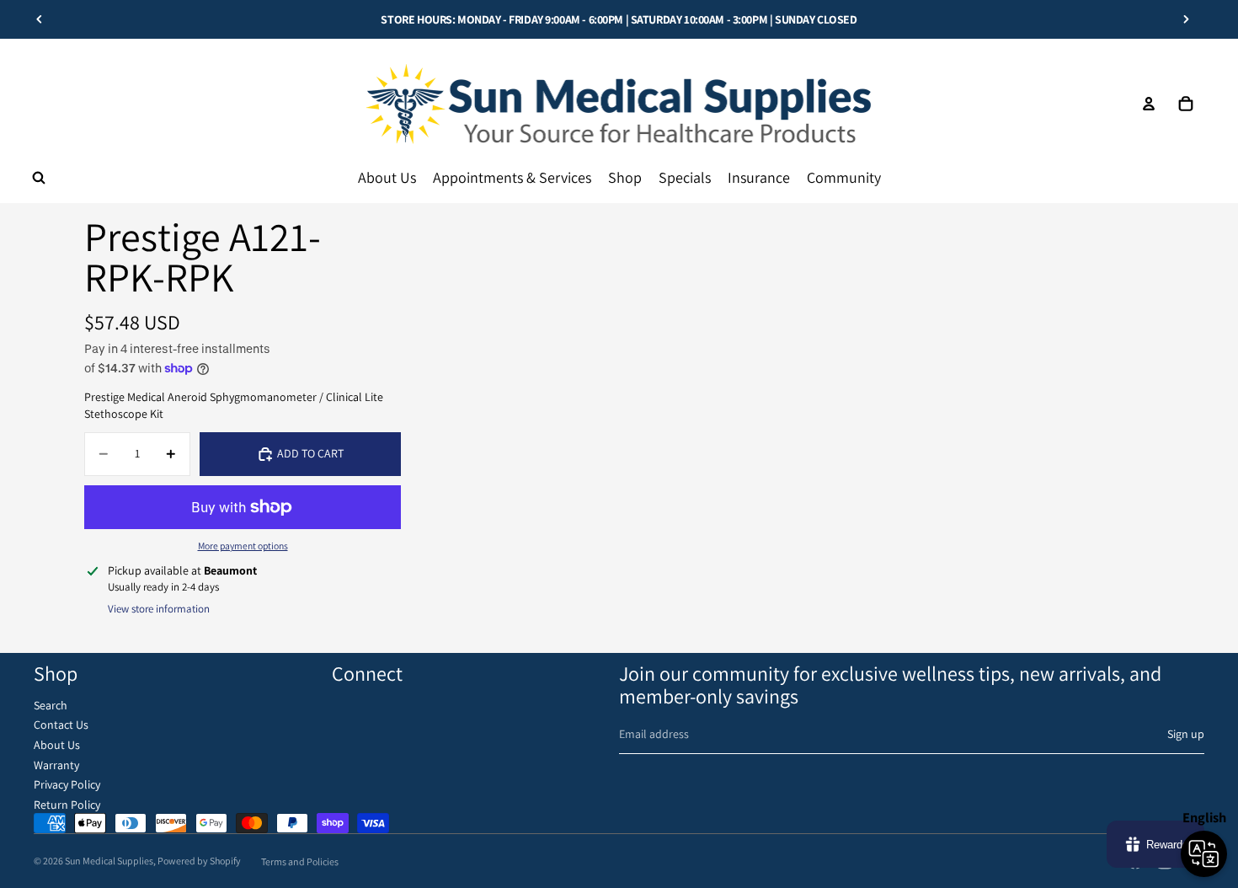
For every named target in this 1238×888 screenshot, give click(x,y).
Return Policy (67, 804)
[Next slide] (1185, 19)
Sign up (1185, 733)
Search (50, 705)
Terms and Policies (300, 861)
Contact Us (61, 724)
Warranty (56, 765)
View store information (159, 609)
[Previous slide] (39, 19)
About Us (57, 744)
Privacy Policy (67, 784)
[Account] (1148, 103)
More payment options (243, 545)
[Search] (38, 177)
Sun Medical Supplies (109, 860)
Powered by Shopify (199, 860)
